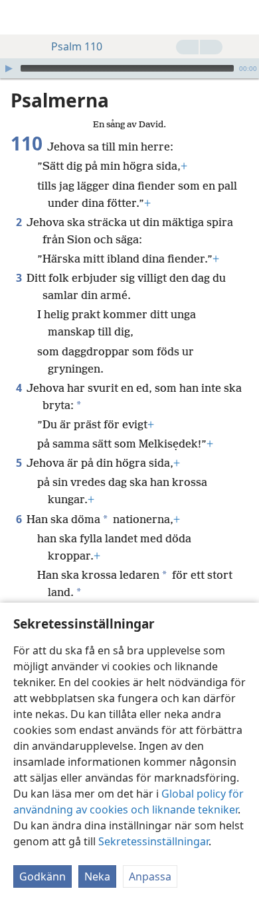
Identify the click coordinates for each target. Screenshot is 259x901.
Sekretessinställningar (153, 841)
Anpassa (150, 876)
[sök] (242, 17)
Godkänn (42, 876)
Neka (97, 876)
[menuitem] (20, 17)
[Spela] (8, 68)
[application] (129, 68)
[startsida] (20, 17)
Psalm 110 (76, 46)
